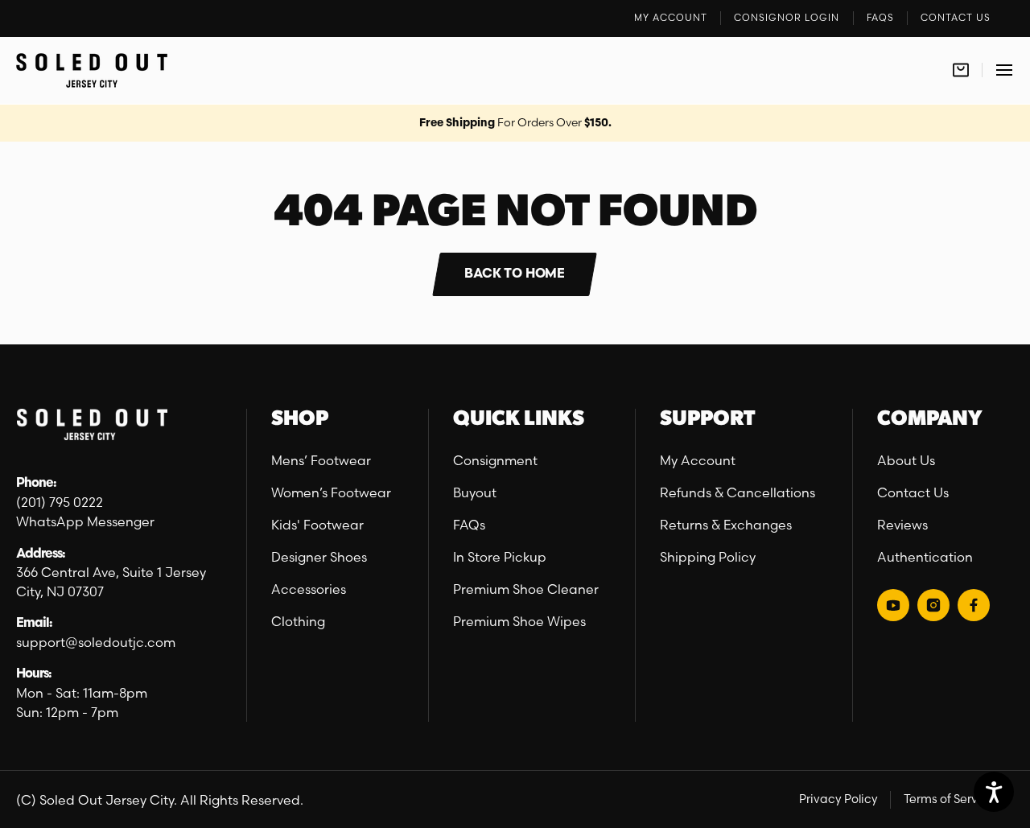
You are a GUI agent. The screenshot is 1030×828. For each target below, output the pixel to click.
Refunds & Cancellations (737, 492)
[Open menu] (1004, 70)
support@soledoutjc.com (95, 642)
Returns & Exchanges (726, 525)
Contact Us (913, 492)
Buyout (474, 492)
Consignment (495, 460)
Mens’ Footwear (321, 460)
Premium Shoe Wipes (519, 621)
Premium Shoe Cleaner (526, 589)
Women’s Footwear (331, 492)
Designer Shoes (319, 557)
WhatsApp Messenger (85, 521)
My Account (697, 460)
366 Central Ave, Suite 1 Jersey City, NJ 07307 (111, 581)
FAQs (469, 525)
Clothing (298, 621)
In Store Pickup (499, 557)
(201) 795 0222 (59, 502)
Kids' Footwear (317, 525)
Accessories (308, 589)
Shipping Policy (708, 557)
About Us (906, 460)
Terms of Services (952, 799)
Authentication (925, 557)
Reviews (902, 525)
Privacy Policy (838, 799)
